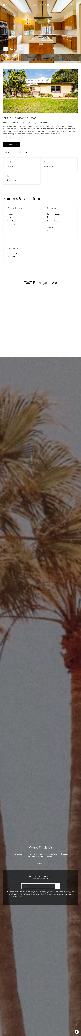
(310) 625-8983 (71, 5)
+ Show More (9, 138)
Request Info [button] (12, 144)
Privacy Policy (17, 896)
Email (26, 886)
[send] (57, 886)
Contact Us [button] (40, 864)
